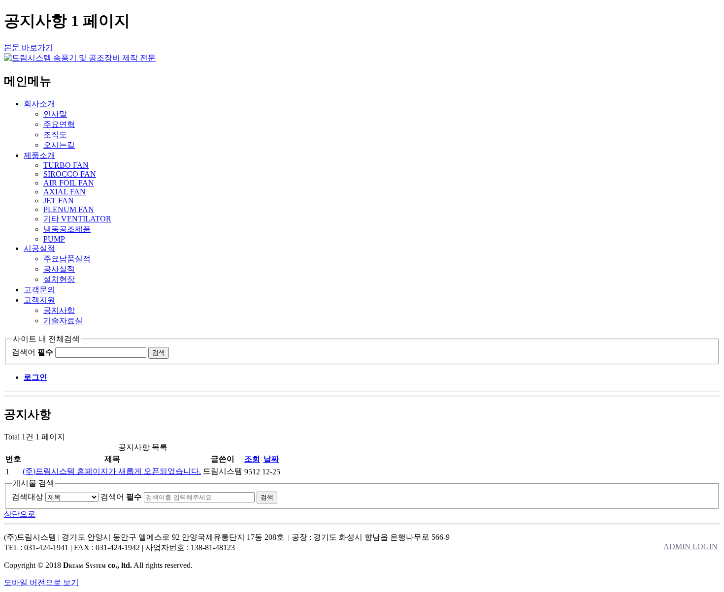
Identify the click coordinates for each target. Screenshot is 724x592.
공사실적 (59, 269)
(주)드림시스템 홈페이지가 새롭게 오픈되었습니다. (112, 471)
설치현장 (59, 279)
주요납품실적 (67, 258)
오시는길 (59, 145)
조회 (252, 459)
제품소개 (39, 155)
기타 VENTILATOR (77, 219)
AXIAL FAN (64, 191)
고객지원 (39, 300)
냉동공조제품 (67, 229)
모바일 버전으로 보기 (41, 582)
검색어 (32, 352)
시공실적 (39, 248)
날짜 (271, 459)
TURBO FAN (66, 165)
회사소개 (39, 103)
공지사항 (59, 310)
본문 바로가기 (28, 47)
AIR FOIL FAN (68, 183)
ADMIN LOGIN (690, 546)
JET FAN (58, 200)
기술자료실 (63, 320)
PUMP (54, 239)
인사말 (55, 114)
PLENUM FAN (68, 209)
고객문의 (39, 289)
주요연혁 (59, 124)
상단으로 (19, 514)
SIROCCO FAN (69, 174)
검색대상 (27, 497)
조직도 (55, 134)
